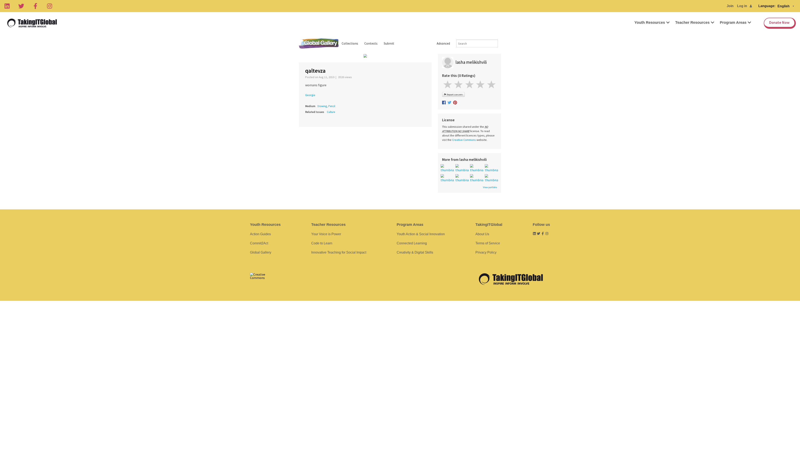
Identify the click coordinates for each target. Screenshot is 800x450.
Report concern (454, 94)
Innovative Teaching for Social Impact (338, 252)
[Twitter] (21, 6)
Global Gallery (319, 43)
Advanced (443, 43)
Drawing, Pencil (326, 106)
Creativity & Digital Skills (415, 252)
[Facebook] (35, 6)
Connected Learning (412, 243)
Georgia (310, 95)
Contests (371, 43)
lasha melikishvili (471, 62)
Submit (389, 43)
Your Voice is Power (326, 234)
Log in (742, 6)
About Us (482, 234)
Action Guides (260, 234)
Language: (766, 6)
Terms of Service (487, 243)
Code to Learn (321, 243)
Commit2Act (259, 243)
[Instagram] (49, 6)
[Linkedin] (7, 6)
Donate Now (779, 22)
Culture (331, 112)
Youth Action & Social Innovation (421, 234)
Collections (350, 43)
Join (730, 6)
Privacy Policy (485, 252)
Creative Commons (464, 140)
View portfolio (490, 187)
